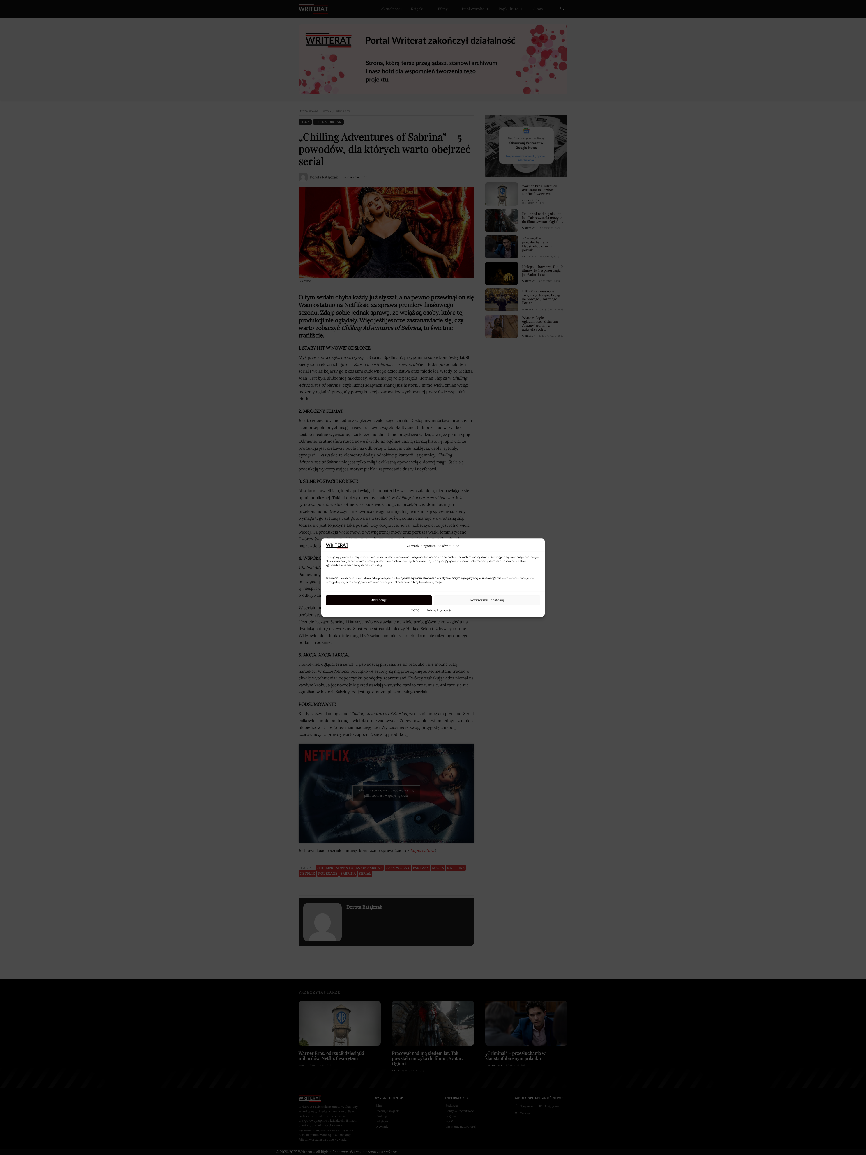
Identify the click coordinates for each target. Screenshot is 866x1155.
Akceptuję (379, 600)
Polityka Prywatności (439, 610)
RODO (415, 610)
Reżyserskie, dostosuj (487, 600)
